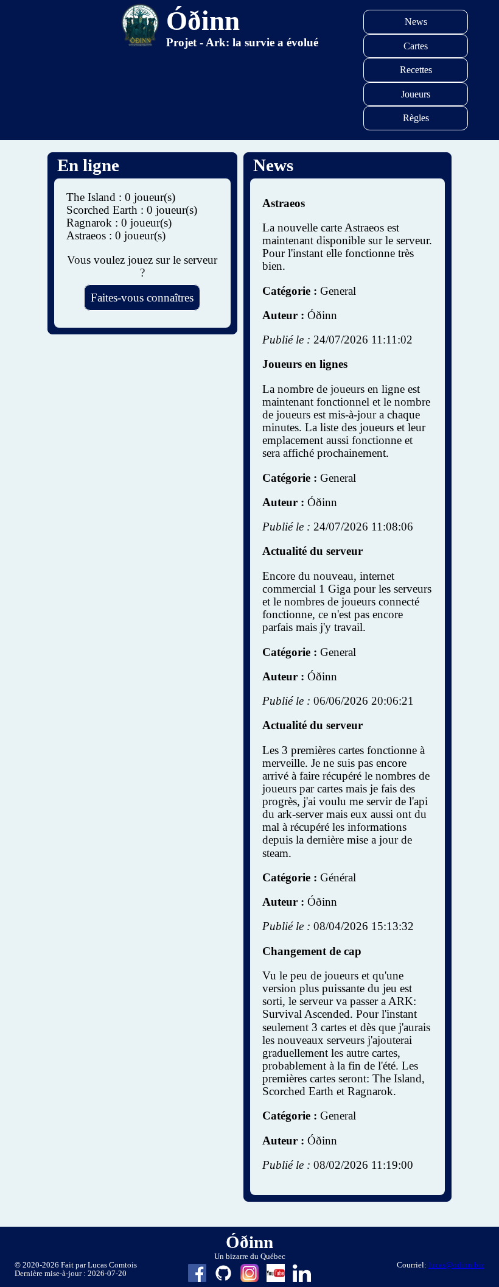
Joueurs (415, 94)
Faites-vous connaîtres (142, 297)
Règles (416, 118)
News (416, 21)
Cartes (415, 46)
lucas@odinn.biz (456, 1265)
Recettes (416, 70)
